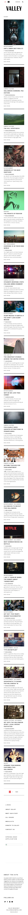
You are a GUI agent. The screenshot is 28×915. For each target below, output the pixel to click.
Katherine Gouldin (10, 618)
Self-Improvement (9, 244)
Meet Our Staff (12, 813)
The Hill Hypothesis (12, 128)
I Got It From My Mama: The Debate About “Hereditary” (13, 579)
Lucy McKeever (9, 583)
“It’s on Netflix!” (10, 650)
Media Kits (10, 821)
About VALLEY (11, 809)
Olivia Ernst (8, 546)
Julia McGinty (8, 361)
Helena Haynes (9, 286)
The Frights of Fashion (13, 213)
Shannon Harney (9, 397)
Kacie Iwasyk (8, 771)
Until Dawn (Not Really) (13, 48)
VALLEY (16, 647)
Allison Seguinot (9, 728)
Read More (7, 61)
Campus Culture (9, 88)
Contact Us (10, 829)
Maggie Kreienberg (10, 685)
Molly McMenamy (9, 50)
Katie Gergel (8, 433)
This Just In (7, 354)
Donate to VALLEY (12, 825)
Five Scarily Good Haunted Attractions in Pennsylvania (13, 429)
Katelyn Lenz (8, 250)
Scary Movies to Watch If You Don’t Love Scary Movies (14, 318)
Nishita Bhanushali (10, 95)
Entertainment (8, 46)
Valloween (17, 504)
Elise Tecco (8, 321)
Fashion (6, 211)
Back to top (13, 911)
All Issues (10, 817)
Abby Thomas (8, 510)
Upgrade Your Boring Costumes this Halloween (12, 767)
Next (16, 792)
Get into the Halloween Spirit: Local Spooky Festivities (13, 724)
